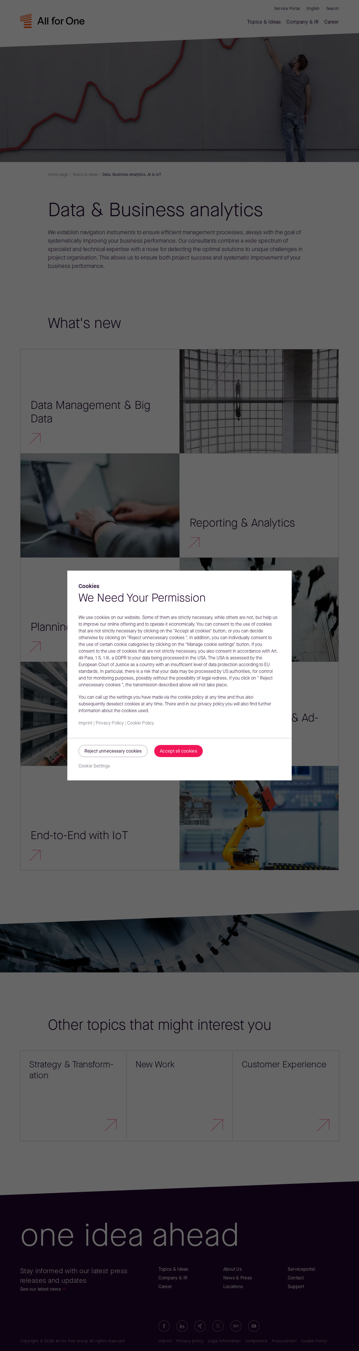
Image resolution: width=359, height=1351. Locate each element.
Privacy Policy (110, 723)
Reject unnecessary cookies (113, 751)
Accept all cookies (178, 751)
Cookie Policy (140, 723)
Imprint (85, 723)
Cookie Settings (94, 766)
